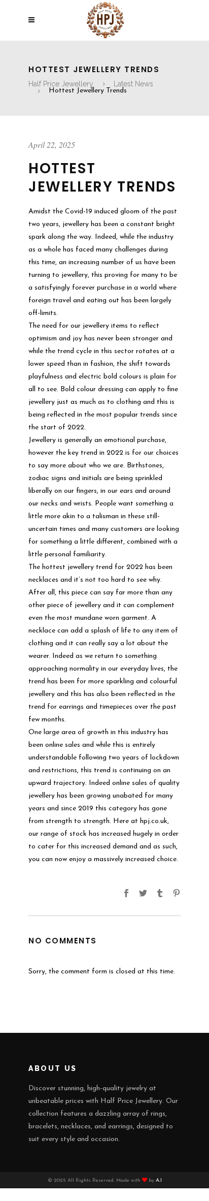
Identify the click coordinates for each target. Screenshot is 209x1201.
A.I (159, 1180)
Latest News (133, 83)
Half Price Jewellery (60, 83)
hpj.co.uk (153, 821)
